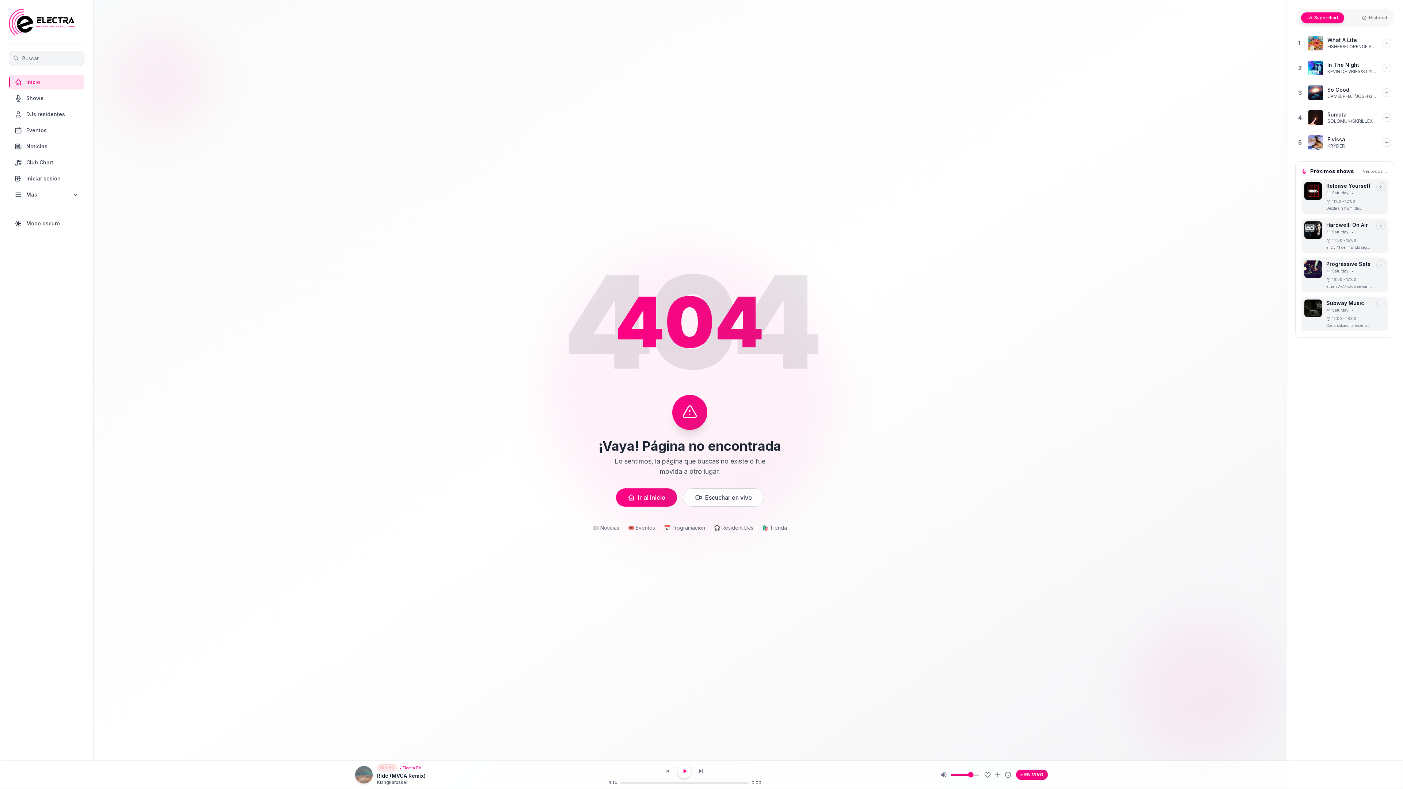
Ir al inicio (651, 497)
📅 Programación (684, 528)
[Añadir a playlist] (997, 774)
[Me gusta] (987, 774)
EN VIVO (1033, 774)
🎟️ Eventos (641, 528)
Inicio (33, 82)
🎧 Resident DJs (733, 528)
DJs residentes (45, 114)
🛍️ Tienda (774, 528)
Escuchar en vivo (728, 497)
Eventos (36, 130)
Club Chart (39, 162)
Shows (34, 98)
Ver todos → (1375, 171)
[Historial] (1008, 774)
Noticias (36, 146)
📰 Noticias (606, 528)
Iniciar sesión (43, 178)
